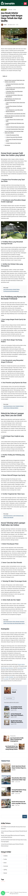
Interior (4, 9)
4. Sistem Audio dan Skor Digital (13, 143)
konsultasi (6, 679)
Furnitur (5, 859)
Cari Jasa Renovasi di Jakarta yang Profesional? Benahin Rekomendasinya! (12, 845)
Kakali (5, 24)
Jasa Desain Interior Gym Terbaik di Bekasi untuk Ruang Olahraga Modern (13, 407)
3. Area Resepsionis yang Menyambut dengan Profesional (14, 110)
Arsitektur (5, 855)
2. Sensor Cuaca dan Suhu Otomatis (14, 137)
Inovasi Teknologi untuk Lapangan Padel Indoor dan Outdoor (14, 132)
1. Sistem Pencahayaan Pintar (12, 135)
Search (24, 816)
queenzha (13, 769)
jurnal (13, 781)
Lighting (5, 869)
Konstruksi (5, 866)
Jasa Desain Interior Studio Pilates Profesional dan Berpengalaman (11, 290)
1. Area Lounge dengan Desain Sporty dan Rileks (15, 103)
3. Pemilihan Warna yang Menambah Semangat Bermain (14, 92)
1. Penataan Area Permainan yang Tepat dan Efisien (15, 84)
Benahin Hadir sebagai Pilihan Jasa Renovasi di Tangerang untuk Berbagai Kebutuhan (16, 721)
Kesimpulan (7, 145)
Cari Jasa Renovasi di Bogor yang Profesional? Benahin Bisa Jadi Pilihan (17, 714)
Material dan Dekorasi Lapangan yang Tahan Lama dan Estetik (15, 116)
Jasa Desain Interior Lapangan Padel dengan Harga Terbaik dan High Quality (11, 17)
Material (5, 873)
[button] (25, 3)
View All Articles (9, 698)
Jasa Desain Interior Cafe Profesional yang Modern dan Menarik (13, 516)
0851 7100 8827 (9, 677)
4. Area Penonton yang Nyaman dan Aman (15, 113)
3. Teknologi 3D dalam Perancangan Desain (14, 140)
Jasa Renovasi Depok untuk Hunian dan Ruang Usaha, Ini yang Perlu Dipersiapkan (14, 840)
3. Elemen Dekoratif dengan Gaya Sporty (15, 127)
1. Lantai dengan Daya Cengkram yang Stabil (14, 120)
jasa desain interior (22, 668)
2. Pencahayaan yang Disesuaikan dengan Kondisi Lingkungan (15, 88)
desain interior (21, 664)
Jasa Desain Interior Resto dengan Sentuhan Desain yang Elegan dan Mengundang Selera (14, 622)
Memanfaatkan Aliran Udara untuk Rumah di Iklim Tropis (19, 778)
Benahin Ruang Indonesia (7, 668)
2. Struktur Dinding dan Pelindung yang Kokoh (15, 124)
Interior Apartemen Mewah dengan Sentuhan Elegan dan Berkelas (19, 767)
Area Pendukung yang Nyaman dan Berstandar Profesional (13, 99)
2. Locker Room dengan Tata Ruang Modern (14, 107)
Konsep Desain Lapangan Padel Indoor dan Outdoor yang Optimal (15, 81)
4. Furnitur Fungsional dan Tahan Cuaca (15, 129)
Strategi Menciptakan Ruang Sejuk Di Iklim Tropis (19, 790)
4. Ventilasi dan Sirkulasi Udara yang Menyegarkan (14, 95)
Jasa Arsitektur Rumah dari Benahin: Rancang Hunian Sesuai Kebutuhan (17, 707)
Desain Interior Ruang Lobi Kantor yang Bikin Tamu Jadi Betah (19, 802)
